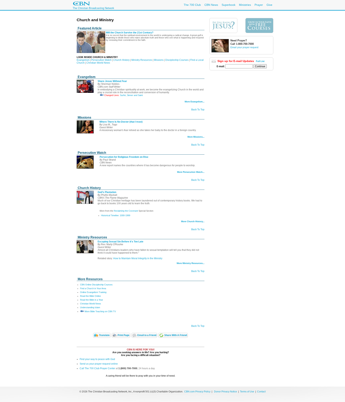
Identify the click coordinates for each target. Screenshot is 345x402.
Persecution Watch (101, 60)
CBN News (211, 4)
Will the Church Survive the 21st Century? (129, 32)
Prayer (259, 4)
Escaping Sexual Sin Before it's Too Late (120, 241)
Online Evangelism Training (93, 292)
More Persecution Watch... (190, 172)
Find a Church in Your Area (93, 288)
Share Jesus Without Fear (112, 81)
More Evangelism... (194, 101)
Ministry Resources (141, 60)
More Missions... (195, 137)
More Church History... (192, 221)
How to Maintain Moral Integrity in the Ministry (137, 258)
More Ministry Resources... (190, 263)
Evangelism (83, 60)
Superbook (228, 4)
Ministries (245, 4)
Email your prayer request (244, 47)
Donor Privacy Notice (225, 391)
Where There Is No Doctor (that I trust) (121, 121)
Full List (260, 61)
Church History (121, 60)
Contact (261, 391)
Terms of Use (247, 391)
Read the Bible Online (90, 296)
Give (269, 4)
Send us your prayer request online (99, 363)
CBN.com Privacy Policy (197, 391)
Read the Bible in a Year (91, 300)
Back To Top (197, 109)
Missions (159, 60)
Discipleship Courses (176, 60)
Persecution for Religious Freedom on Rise (124, 157)
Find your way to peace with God (97, 359)
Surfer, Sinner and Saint (131, 95)
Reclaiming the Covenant (126, 211)
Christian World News (98, 62)
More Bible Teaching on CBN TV (100, 311)
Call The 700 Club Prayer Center (97, 368)
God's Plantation (107, 192)
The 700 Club (192, 4)
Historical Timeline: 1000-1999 (115, 215)
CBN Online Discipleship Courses (96, 284)
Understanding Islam (90, 307)
